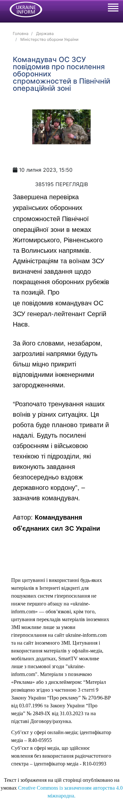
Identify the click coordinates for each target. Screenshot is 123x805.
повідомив (37, 302)
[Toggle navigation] (113, 8)
